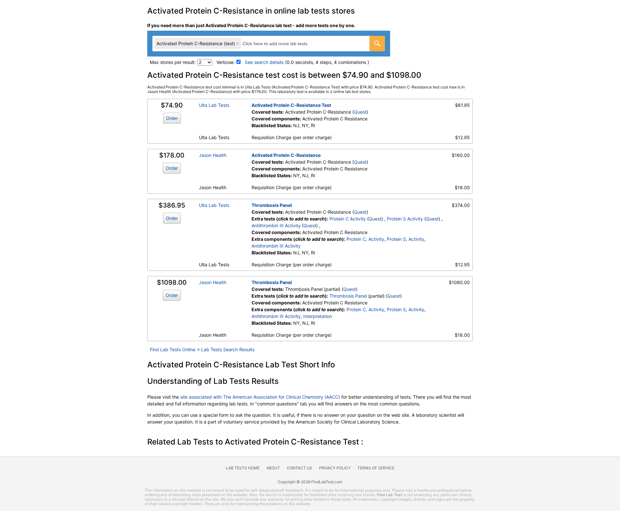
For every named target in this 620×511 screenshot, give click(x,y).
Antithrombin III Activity (276, 225)
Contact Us (299, 467)
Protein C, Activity (365, 239)
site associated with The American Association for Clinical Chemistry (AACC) (260, 397)
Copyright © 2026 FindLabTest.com (310, 481)
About (273, 467)
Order (172, 118)
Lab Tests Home (243, 467)
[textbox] (282, 43)
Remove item (237, 43)
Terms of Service (375, 467)
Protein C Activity (347, 218)
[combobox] (268, 43)
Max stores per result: (173, 62)
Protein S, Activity (405, 239)
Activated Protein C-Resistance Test (291, 105)
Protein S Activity (405, 218)
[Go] (377, 43)
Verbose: (225, 62)
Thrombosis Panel (272, 205)
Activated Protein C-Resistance (286, 155)
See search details (264, 62)
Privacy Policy (335, 467)
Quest (360, 112)
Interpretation (317, 316)
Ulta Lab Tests (214, 105)
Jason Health (212, 155)
